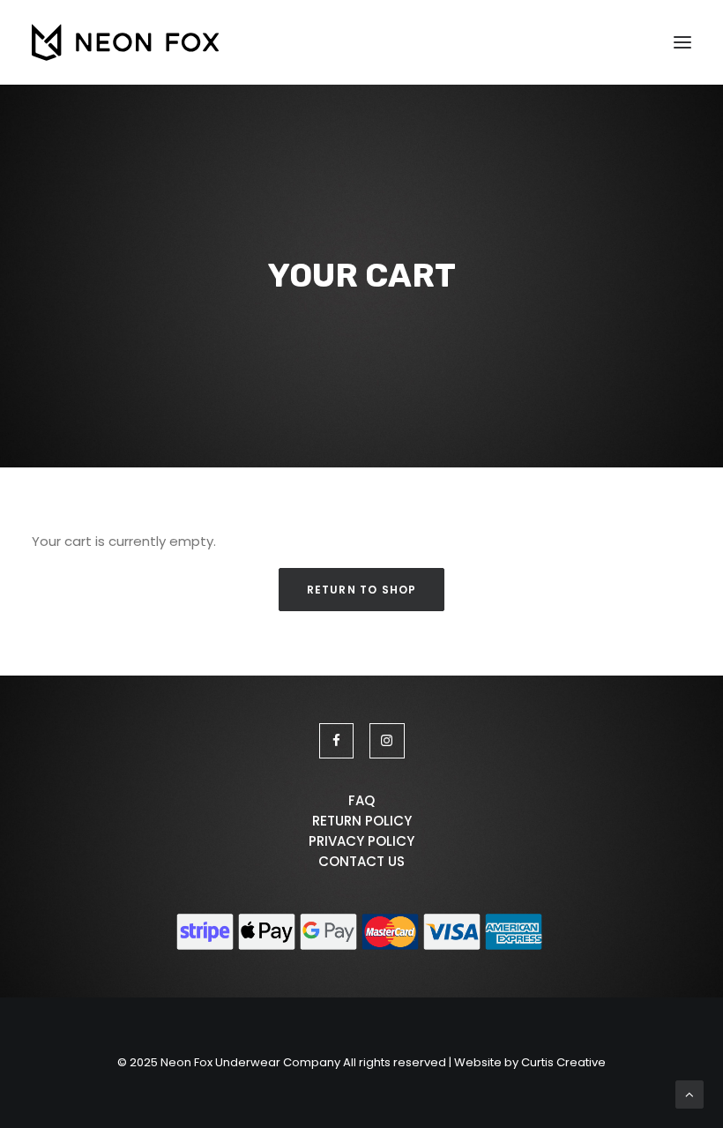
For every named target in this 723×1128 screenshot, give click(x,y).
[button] (682, 42)
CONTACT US (361, 861)
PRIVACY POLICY (361, 841)
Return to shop (362, 589)
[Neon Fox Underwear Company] (125, 42)
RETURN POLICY (362, 820)
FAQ (361, 800)
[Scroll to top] (689, 1093)
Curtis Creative (563, 1062)
